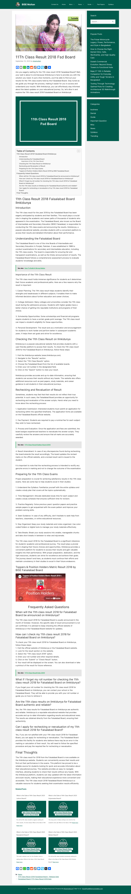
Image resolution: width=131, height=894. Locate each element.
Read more (19, 825)
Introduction (23, 157)
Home (64, 4)
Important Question (98, 121)
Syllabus (111, 4)
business (94, 109)
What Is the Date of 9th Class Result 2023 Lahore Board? (30, 797)
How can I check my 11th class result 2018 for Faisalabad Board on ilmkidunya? (46, 178)
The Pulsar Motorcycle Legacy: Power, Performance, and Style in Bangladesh (102, 42)
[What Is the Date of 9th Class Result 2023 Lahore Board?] (31, 809)
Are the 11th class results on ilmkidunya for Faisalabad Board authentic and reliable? (48, 186)
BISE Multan (28, 4)
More (70, 4)
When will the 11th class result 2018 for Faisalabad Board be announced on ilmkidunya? (49, 176)
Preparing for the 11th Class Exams (31, 168)
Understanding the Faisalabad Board (31, 159)
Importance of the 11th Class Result (32, 161)
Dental (93, 113)
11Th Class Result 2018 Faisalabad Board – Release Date (38, 877)
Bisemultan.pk (68, 889)
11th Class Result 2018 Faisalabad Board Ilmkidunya (36, 154)
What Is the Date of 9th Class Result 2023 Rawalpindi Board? (30, 833)
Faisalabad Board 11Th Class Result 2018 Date (34, 879)
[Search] (112, 22)
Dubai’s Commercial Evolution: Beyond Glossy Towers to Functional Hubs (101, 64)
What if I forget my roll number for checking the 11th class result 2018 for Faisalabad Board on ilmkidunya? (48, 182)
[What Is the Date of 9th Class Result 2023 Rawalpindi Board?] (31, 845)
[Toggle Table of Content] (78, 151)
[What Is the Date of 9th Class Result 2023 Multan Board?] (63, 845)
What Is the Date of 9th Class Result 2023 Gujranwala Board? (62, 797)
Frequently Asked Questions (28, 173)
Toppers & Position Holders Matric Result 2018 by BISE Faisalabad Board (44, 171)
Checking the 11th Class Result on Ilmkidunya (34, 164)
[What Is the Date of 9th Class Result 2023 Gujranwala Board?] (63, 809)
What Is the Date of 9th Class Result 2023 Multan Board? (62, 833)
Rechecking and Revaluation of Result (32, 166)
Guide (89, 4)
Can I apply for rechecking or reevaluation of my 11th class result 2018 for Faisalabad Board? (48, 189)
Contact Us (54, 4)
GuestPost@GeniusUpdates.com (92, 889)
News (80, 4)
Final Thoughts (22, 193)
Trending (94, 136)
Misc (92, 125)
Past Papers (101, 4)
